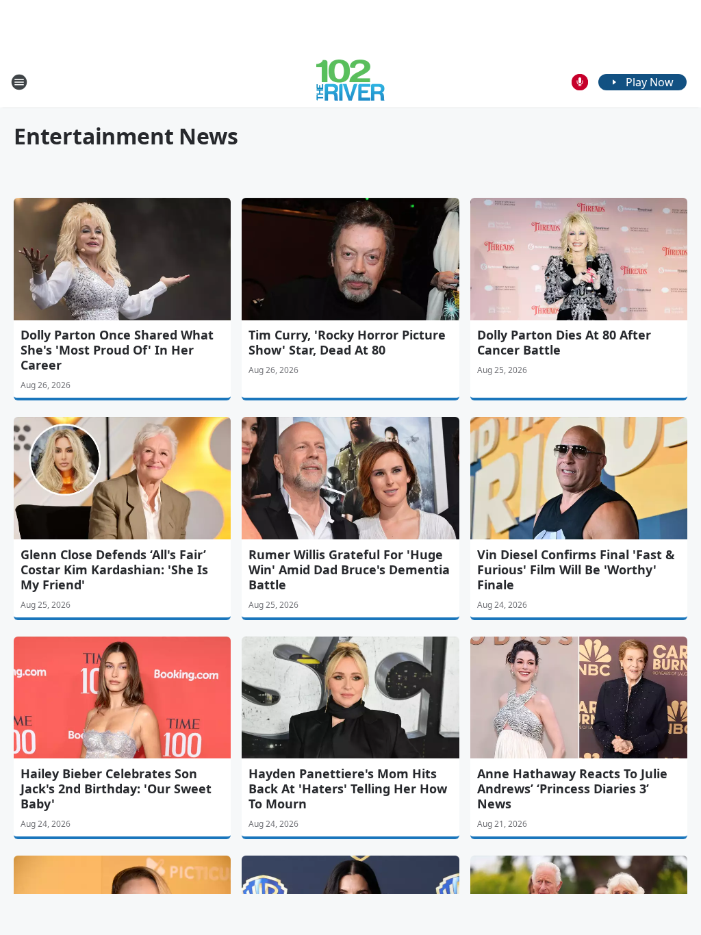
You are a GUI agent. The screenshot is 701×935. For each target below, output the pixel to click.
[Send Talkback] (580, 82)
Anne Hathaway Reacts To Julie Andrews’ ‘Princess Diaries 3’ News (572, 788)
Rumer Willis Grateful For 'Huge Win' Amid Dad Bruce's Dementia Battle (349, 569)
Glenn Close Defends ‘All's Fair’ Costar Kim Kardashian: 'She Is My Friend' (114, 569)
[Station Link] (350, 82)
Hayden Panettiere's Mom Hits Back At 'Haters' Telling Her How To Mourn (347, 788)
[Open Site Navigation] (19, 82)
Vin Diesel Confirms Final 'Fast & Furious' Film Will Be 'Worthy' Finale (576, 569)
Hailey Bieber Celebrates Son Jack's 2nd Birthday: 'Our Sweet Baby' (116, 788)
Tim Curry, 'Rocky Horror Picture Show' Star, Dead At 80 (347, 342)
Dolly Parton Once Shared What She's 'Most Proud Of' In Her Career (117, 349)
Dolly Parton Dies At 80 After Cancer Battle (564, 342)
